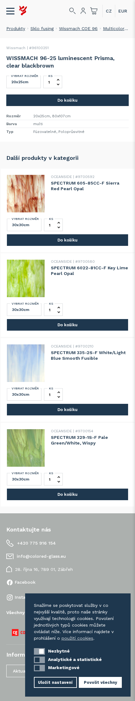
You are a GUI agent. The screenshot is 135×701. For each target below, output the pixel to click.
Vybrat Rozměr (24, 76)
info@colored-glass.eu (41, 556)
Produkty (15, 28)
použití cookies (77, 638)
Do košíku (67, 100)
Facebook (25, 582)
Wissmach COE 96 (78, 28)
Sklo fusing (42, 28)
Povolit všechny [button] (100, 682)
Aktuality (22, 670)
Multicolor (113, 28)
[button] (39, 651)
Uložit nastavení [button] (55, 682)
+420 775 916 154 (36, 543)
